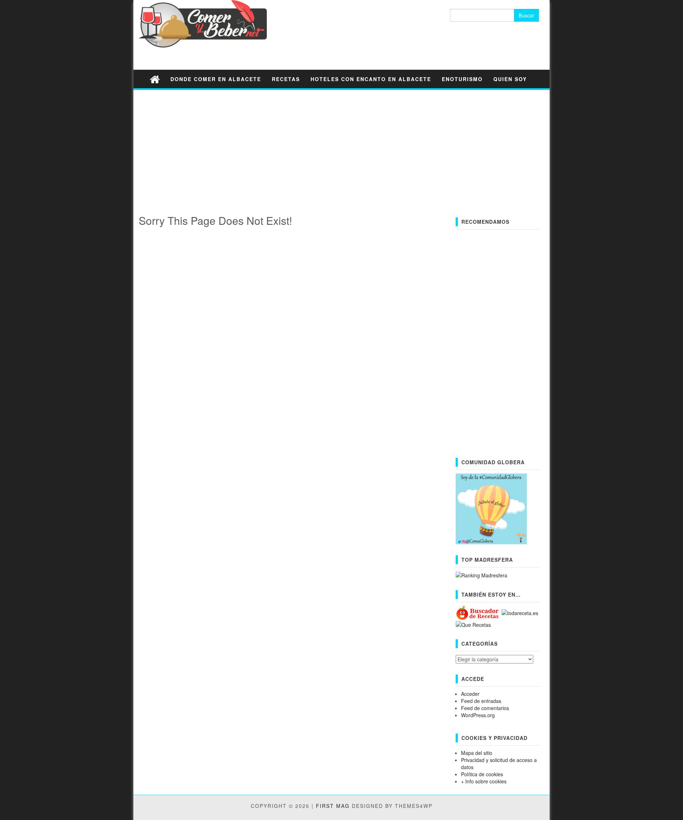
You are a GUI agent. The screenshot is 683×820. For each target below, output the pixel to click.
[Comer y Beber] (155, 78)
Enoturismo (462, 79)
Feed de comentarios (485, 707)
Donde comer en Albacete (215, 79)
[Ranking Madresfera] (481, 574)
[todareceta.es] (520, 612)
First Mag (333, 805)
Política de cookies (482, 774)
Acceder (470, 693)
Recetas (286, 79)
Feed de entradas (481, 700)
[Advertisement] (341, 145)
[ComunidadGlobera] (491, 508)
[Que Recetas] (473, 624)
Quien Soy (510, 79)
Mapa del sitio (476, 752)
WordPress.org (478, 715)
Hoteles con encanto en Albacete (371, 79)
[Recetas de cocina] (478, 612)
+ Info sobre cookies (484, 781)
